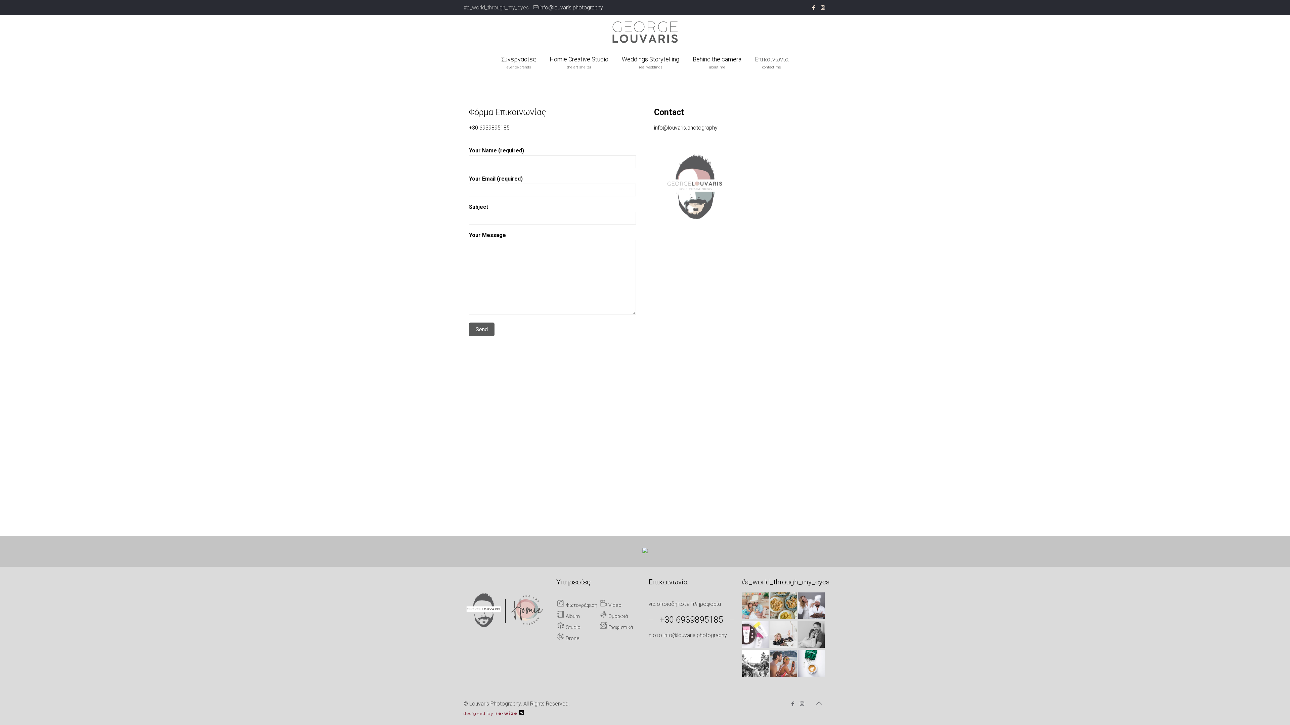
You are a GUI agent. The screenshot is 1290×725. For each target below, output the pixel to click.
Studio (572, 627)
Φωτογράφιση (580, 605)
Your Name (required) (496, 150)
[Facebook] (813, 8)
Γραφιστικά (620, 627)
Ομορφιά (617, 616)
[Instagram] (822, 8)
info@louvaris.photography (571, 7)
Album (572, 616)
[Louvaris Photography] (645, 32)
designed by (491, 713)
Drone (571, 638)
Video (614, 605)
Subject (478, 207)
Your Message (487, 235)
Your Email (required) (496, 179)
